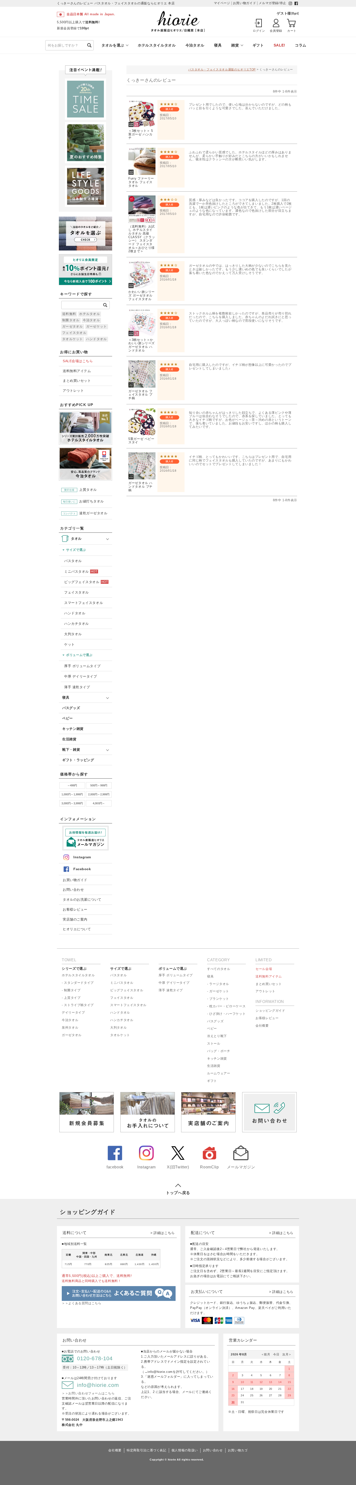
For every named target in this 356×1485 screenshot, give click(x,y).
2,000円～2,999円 (98, 794)
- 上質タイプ (71, 998)
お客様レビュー (75, 909)
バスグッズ (71, 708)
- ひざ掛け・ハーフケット (226, 1014)
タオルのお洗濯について (82, 899)
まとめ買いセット (77, 381)
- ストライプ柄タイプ (78, 1005)
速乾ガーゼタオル (85, 513)
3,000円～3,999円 (72, 803)
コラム (300, 45)
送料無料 (69, 314)
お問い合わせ (73, 889)
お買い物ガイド (75, 880)
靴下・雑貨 (71, 749)
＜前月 (265, 1354)
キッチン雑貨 (73, 729)
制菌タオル (71, 320)
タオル (76, 538)
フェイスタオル (74, 333)
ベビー (67, 718)
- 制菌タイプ (71, 990)
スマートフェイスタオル (83, 603)
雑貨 (235, 45)
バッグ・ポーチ (218, 1051)
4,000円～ (99, 803)
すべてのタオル (218, 969)
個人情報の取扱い (184, 1450)
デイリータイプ (73, 1012)
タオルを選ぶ (112, 45)
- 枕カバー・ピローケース (226, 1006)
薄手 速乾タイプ (77, 687)
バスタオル (73, 561)
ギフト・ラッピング (78, 760)
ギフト (258, 45)
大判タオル (73, 634)
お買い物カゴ (238, 1450)
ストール (213, 1043)
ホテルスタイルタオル (157, 45)
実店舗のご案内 (75, 919)
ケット (69, 644)
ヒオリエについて (77, 929)
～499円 (72, 785)
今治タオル (195, 45)
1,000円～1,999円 (72, 794)
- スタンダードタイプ (78, 983)
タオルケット (72, 339)
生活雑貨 (69, 739)
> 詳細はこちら (162, 1233)
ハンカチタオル (76, 623)
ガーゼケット (96, 326)
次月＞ (285, 1354)
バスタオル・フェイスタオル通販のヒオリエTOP (222, 69)
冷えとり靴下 (217, 1036)
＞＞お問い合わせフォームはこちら (88, 1393)
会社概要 (262, 1025)
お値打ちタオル (83, 501)
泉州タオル (70, 1027)
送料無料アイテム (77, 371)
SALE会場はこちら (78, 361)
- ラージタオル (218, 984)
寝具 (218, 45)
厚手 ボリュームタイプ (82, 666)
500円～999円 (98, 785)
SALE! (279, 45)
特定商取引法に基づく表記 (146, 1450)
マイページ (222, 3)
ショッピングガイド (270, 1010)
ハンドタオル (96, 339)
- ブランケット (218, 998)
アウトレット (73, 390)
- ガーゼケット (218, 991)
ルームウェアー (218, 1073)
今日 (274, 1354)
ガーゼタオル (72, 326)
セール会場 (263, 969)
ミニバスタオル (80, 571)
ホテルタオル (89, 314)
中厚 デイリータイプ (80, 676)
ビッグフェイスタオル (86, 582)
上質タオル (80, 490)
